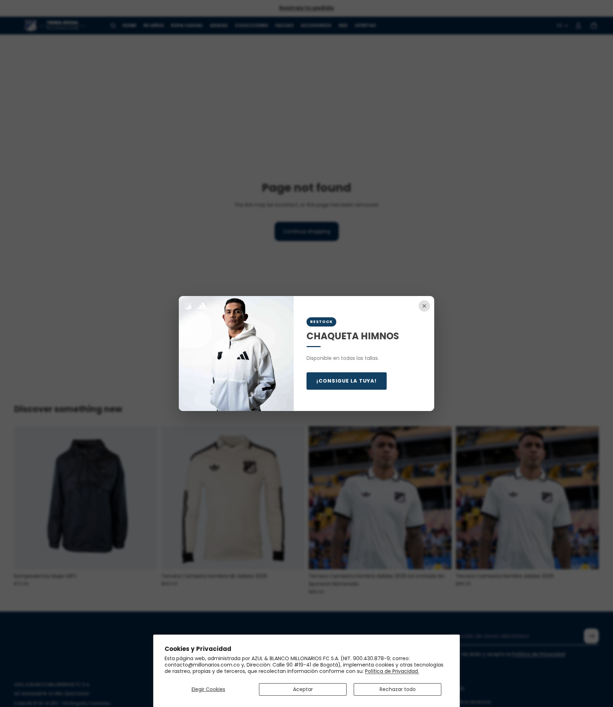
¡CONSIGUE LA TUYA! (346, 380)
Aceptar (303, 689)
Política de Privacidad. (392, 671)
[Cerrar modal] (424, 306)
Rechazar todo (398, 689)
